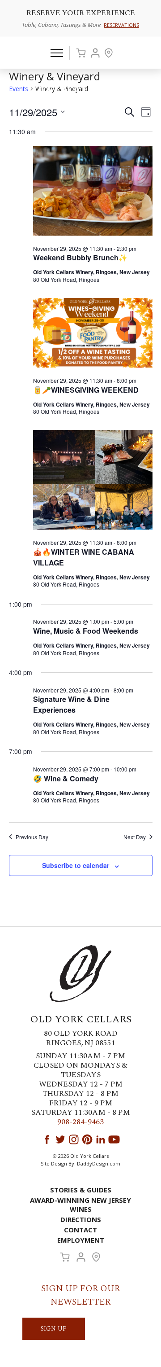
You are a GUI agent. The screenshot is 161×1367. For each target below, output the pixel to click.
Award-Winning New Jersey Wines (80, 1205)
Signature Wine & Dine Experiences (71, 704)
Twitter (60, 1139)
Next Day (134, 837)
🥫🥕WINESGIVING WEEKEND (86, 390)
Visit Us (108, 53)
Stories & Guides (80, 1189)
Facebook (47, 1139)
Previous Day (32, 837)
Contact (80, 1229)
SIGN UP (54, 1328)
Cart (81, 53)
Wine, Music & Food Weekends (85, 631)
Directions (80, 1219)
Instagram (74, 1139)
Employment (80, 1240)
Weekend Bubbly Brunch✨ (80, 257)
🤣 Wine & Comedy (65, 778)
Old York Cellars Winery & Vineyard (80, 92)
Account (95, 53)
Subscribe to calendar (75, 865)
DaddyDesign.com (98, 1163)
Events (18, 88)
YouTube (114, 1139)
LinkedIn (100, 1139)
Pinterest (87, 1139)
